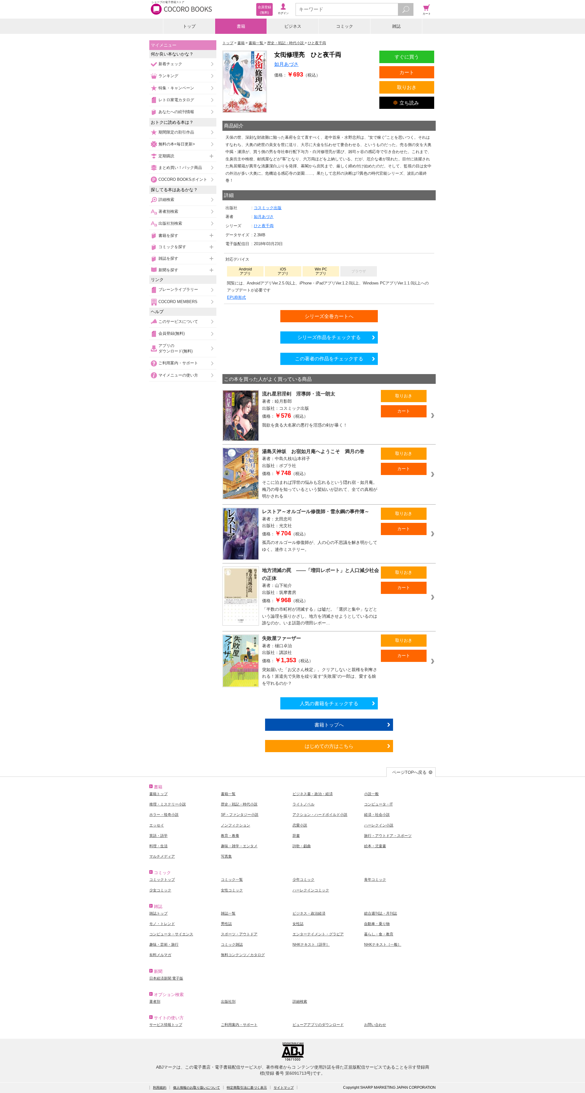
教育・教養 (230, 836)
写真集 (226, 856)
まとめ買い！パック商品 (180, 167)
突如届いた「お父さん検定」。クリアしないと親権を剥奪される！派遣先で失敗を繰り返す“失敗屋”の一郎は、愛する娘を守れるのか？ (319, 676)
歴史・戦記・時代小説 (239, 804)
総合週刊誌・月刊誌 (380, 913)
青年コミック (375, 879)
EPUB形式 (236, 297)
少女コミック (160, 890)
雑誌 (396, 26)
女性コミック (232, 890)
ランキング (168, 75)
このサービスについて (178, 321)
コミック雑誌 (232, 944)
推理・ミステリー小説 (167, 804)
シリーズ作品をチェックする (329, 337)
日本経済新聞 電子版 (166, 978)
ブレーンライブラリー (178, 289)
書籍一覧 (228, 794)
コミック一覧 (232, 879)
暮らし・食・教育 (378, 934)
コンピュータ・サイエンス (171, 934)
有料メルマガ (160, 955)
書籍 (241, 26)
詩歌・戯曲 (301, 846)
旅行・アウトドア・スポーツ (388, 836)
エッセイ (156, 825)
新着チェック (170, 64)
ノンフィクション (235, 825)
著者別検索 (168, 211)
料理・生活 (158, 846)
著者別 (154, 1001)
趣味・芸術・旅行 (164, 944)
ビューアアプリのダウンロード (318, 1025)
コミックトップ (162, 879)
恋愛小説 (299, 825)
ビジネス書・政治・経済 (312, 794)
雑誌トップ (158, 913)
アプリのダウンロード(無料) (175, 348)
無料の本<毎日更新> (176, 144)
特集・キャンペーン (176, 88)
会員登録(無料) (171, 333)
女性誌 (297, 924)
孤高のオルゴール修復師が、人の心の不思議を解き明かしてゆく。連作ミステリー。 (319, 546)
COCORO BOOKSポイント (182, 179)
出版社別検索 (170, 223)
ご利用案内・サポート (178, 363)
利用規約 (159, 1087)
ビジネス (292, 26)
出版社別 (228, 1001)
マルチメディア (162, 856)
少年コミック (303, 879)
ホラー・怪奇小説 (164, 815)
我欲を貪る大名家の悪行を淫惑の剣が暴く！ (304, 425)
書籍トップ (158, 794)
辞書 (296, 836)
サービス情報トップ (165, 1025)
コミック (344, 26)
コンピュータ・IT (378, 804)
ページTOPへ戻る (409, 772)
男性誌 (226, 924)
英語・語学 (158, 836)
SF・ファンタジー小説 (239, 815)
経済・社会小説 (377, 815)
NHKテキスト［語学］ (311, 944)
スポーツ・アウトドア (239, 934)
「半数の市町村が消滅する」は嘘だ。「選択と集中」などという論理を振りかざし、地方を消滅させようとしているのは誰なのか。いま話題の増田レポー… (319, 616)
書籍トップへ (329, 724)
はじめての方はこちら (329, 746)
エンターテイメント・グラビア (318, 934)
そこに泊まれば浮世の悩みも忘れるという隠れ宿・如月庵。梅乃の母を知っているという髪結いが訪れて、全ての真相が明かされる (319, 489)
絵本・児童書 (375, 846)
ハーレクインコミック (310, 890)
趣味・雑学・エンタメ (239, 846)
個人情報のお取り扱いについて (196, 1087)
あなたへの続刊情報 (176, 111)
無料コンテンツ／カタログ (243, 955)
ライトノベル (303, 804)
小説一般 (371, 794)
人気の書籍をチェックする (329, 703)
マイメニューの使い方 (178, 375)
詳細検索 (166, 199)
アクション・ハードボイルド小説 (319, 815)
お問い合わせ (375, 1025)
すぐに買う (407, 56)
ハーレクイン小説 (378, 825)
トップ (189, 26)
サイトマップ (284, 1087)
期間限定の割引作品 (176, 132)
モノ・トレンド (162, 924)
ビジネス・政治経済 (308, 913)
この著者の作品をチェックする (329, 358)
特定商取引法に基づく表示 (247, 1087)
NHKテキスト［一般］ (382, 944)
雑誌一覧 (228, 913)
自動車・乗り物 (377, 924)
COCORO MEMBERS (177, 301)
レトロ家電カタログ (176, 100)
